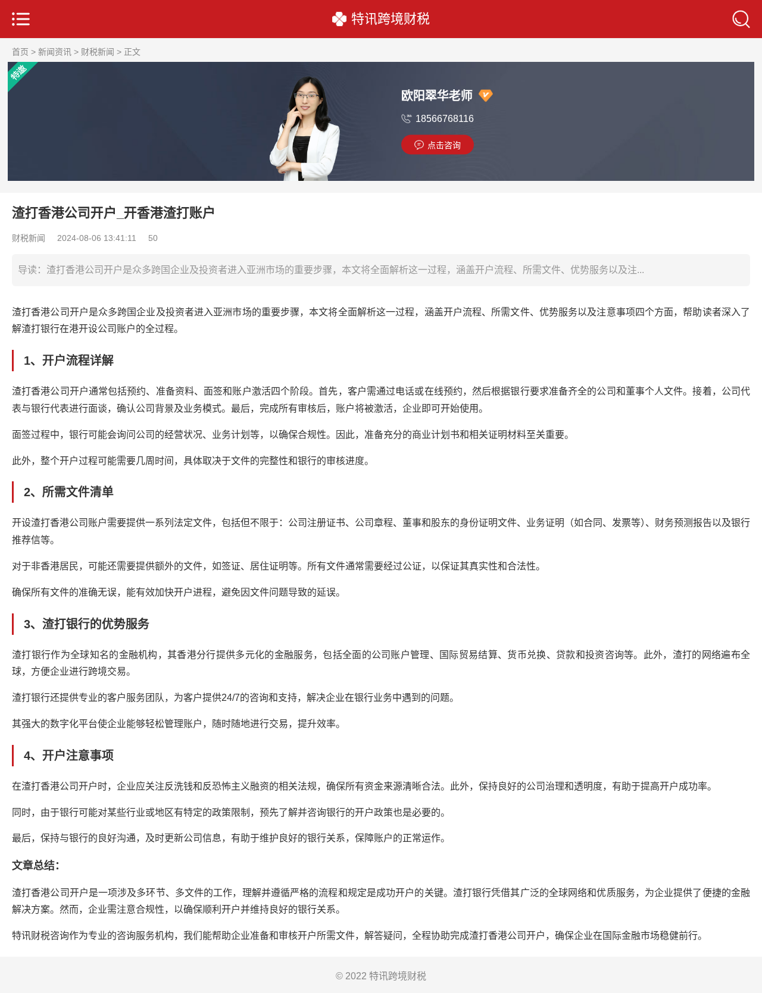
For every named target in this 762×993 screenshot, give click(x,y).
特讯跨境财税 (390, 19)
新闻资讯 (54, 52)
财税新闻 (97, 52)
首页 (20, 52)
